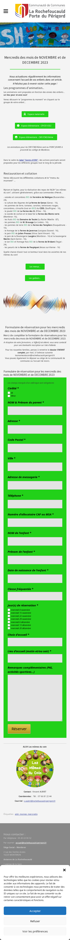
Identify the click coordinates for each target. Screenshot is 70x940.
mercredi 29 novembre (21, 619)
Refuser (35, 921)
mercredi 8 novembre (20, 609)
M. (12, 392)
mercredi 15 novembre (21, 612)
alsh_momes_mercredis (26, 814)
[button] (64, 869)
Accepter (35, 911)
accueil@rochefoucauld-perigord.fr (31, 842)
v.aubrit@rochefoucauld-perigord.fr (39, 801)
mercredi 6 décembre (20, 622)
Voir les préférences (35, 931)
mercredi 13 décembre (21, 625)
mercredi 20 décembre (21, 628)
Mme (13, 395)
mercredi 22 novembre (21, 616)
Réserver (19, 728)
